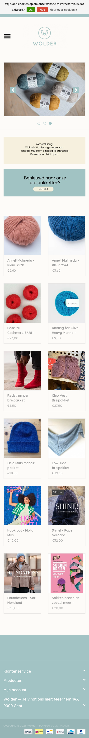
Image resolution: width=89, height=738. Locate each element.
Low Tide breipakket (60, 465)
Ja (31, 9)
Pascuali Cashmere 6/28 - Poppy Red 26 (20, 330)
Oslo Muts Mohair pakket (21, 465)
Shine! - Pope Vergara (62, 532)
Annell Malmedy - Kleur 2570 (20, 262)
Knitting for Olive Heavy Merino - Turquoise (65, 330)
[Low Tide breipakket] (67, 438)
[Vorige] (13, 90)
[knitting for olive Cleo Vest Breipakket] (67, 370)
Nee (42, 9)
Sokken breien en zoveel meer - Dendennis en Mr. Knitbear (65, 600)
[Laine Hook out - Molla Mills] (22, 505)
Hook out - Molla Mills (20, 532)
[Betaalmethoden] (28, 731)
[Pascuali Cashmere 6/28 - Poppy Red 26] (22, 303)
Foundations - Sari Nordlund (21, 600)
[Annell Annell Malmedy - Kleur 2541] (67, 235)
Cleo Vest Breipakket (60, 397)
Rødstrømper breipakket (18, 397)
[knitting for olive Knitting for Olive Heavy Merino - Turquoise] (67, 303)
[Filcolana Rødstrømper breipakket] (22, 370)
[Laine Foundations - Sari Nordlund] (22, 573)
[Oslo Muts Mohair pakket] (22, 438)
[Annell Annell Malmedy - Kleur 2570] (22, 235)
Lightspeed (62, 725)
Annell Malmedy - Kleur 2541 (65, 262)
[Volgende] (76, 90)
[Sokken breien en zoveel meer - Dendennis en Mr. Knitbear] (67, 573)
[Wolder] (52, 35)
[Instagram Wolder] (49, 650)
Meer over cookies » (63, 9)
